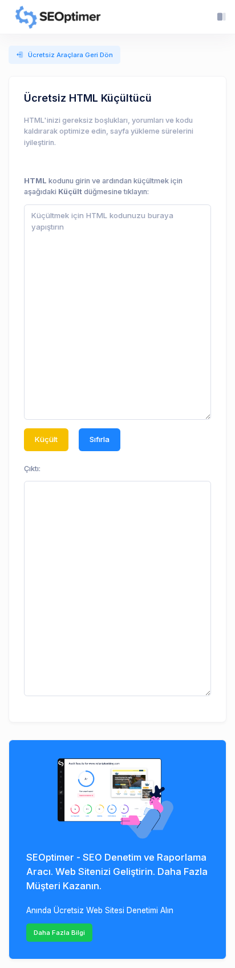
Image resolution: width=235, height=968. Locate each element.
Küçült (46, 439)
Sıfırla (100, 439)
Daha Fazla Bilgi (59, 933)
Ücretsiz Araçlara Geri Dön (70, 55)
